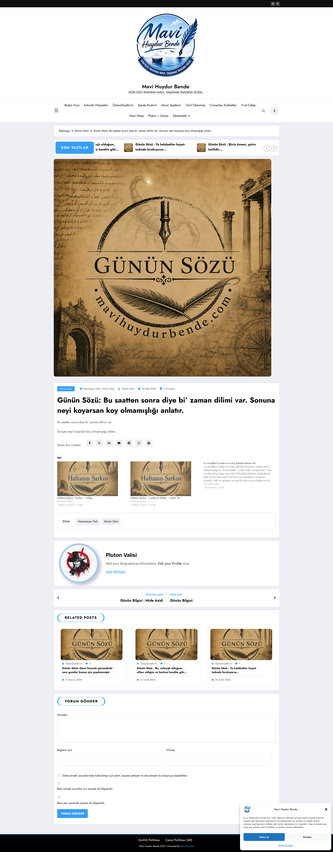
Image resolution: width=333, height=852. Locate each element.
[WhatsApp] (138, 443)
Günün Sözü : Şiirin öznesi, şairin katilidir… (203, 147)
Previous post (154, 594)
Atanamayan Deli (91, 388)
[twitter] (99, 443)
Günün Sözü (66, 388)
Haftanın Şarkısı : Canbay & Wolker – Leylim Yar (155, 498)
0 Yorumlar (169, 388)
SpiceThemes (187, 846)
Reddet (307, 837)
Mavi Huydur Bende (165, 86)
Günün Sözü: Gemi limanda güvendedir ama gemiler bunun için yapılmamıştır (87, 670)
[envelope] (119, 443)
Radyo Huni (72, 105)
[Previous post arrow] (58, 598)
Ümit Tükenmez (195, 105)
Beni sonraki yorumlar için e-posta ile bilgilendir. (85, 789)
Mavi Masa (137, 115)
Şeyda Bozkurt (147, 105)
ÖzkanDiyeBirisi (123, 105)
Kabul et (264, 837)
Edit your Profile (170, 563)
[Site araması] (263, 111)
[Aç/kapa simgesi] (56, 110)
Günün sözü (108, 388)
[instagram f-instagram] (273, 4)
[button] (326, 809)
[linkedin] (109, 443)
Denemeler (180, 115)
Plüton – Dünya (158, 115)
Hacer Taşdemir (171, 105)
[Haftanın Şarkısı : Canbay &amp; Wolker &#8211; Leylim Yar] (165, 478)
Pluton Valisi (128, 388)
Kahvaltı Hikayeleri (96, 105)
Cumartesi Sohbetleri (223, 105)
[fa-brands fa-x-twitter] (278, 4)
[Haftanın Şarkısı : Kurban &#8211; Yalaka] (92, 478)
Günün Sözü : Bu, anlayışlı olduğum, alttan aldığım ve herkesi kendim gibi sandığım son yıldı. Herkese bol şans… (161, 670)
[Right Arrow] (274, 148)
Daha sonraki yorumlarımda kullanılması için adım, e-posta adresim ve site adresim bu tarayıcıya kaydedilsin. (125, 776)
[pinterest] (129, 443)
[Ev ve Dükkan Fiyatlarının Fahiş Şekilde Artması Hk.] (240, 475)
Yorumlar (62, 715)
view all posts (115, 571)
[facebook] (90, 443)
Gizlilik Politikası (285, 845)
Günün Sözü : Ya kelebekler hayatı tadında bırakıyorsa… (131, 147)
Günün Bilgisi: (181, 600)
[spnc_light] (274, 110)
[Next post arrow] (275, 598)
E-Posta (170, 750)
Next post (176, 594)
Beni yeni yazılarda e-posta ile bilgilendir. (81, 803)
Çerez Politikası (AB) (178, 840)
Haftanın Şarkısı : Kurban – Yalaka (74, 498)
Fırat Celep (248, 105)
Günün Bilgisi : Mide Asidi (141, 600)
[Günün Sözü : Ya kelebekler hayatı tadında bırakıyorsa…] (241, 644)
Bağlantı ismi (64, 750)
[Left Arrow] (267, 148)
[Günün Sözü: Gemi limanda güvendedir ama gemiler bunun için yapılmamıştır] (91, 644)
